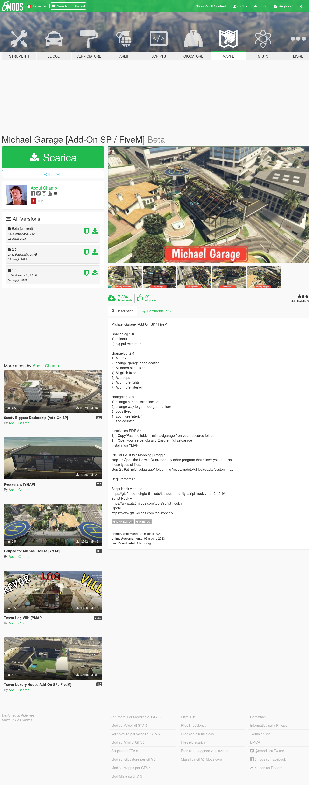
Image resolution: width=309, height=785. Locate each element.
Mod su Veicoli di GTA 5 (129, 725)
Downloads (125, 300)
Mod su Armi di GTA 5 (128, 742)
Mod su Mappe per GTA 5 (131, 767)
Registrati (285, 6)
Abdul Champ (44, 187)
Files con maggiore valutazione (204, 750)
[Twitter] (38, 193)
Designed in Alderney (18, 715)
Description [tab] (123, 310)
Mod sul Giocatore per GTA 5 (133, 759)
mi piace (150, 300)
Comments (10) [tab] (158, 310)
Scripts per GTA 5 (124, 750)
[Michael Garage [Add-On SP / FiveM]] (124, 277)
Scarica (58, 157)
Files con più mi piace (197, 733)
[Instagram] (44, 193)
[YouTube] (49, 193)
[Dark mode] (302, 6)
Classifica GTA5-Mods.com (201, 759)
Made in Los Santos (17, 720)
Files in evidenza (193, 725)
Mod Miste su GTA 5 (126, 776)
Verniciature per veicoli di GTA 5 (135, 733)
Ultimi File (188, 716)
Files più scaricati (194, 742)
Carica (241, 6)
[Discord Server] (55, 193)
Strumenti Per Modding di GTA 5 (136, 716)
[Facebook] (33, 193)
